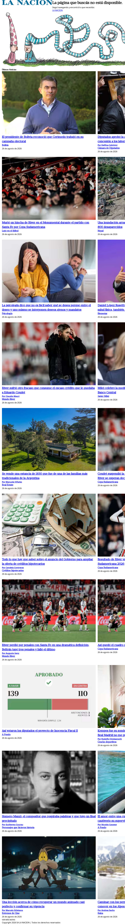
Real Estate (7, 485)
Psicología (7, 314)
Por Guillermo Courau (12, 824)
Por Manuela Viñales (12, 482)
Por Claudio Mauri (11, 396)
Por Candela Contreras (13, 567)
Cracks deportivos (107, 742)
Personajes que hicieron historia (18, 828)
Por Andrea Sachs (106, 910)
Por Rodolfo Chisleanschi (110, 739)
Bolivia (5, 145)
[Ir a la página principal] (27, 4)
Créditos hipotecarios (13, 571)
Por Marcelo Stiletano (12, 910)
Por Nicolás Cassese (107, 824)
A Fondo (6, 735)
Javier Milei (103, 396)
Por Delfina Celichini (107, 145)
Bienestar (102, 314)
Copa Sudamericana (108, 482)
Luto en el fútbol (10, 231)
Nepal (101, 231)
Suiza (100, 913)
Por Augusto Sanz (10, 653)
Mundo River (8, 399)
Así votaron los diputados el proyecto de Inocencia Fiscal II (40, 730)
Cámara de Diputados (109, 148)
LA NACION (57, 10)
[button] (49, 103)
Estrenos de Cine (11, 913)
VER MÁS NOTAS (8, 920)
